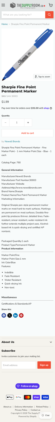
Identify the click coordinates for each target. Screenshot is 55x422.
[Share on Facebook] (4, 315)
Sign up (44, 365)
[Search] (49, 14)
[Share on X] (9, 315)
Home (5, 24)
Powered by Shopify (27, 416)
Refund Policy (42, 406)
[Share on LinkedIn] (15, 315)
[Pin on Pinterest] (21, 315)
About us (7, 406)
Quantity (6, 116)
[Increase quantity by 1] (28, 123)
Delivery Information (24, 406)
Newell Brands (12, 141)
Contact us (35, 410)
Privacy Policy (21, 410)
